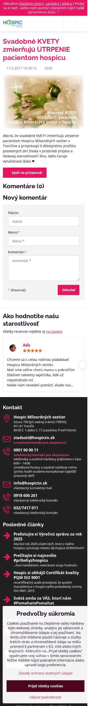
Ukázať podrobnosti (45, 697)
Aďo (26, 345)
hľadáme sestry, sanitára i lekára (45, 3)
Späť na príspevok (26, 172)
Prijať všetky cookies (45, 686)
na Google (54, 331)
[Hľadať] (69, 23)
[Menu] (81, 23)
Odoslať (68, 290)
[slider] (32, 351)
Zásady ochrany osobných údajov (46, 673)
